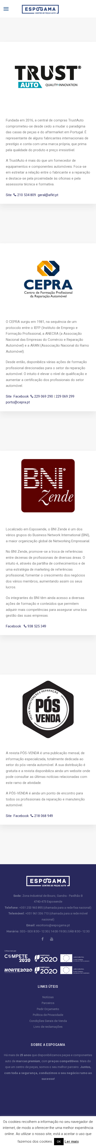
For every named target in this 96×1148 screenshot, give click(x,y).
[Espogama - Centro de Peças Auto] (37, 8)
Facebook (21, 396)
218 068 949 (43, 816)
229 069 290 (43, 396)
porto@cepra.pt (18, 402)
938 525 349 (36, 626)
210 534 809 (26, 195)
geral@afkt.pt (48, 195)
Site (9, 195)
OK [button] (59, 1141)
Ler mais (72, 1141)
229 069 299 (65, 396)
